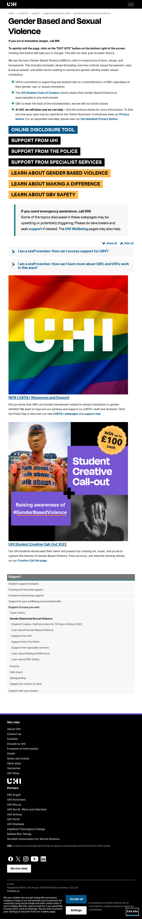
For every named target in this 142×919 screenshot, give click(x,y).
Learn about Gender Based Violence (32, 630)
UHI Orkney (14, 814)
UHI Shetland (15, 824)
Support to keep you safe (56, 13)
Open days (14, 763)
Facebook (10, 859)
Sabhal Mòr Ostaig (19, 834)
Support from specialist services (56, 162)
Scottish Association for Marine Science (33, 839)
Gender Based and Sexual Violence (92, 13)
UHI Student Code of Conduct (40, 92)
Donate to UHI (16, 744)
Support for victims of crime (26, 684)
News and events (18, 758)
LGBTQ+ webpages (65, 414)
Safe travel (16, 672)
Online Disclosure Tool (43, 129)
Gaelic (11, 753)
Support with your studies (23, 691)
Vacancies (13, 768)
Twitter (18, 859)
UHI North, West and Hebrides (27, 809)
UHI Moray (14, 804)
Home (11, 13)
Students (23, 13)
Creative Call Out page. (32, 560)
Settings (76, 910)
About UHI (14, 729)
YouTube (34, 859)
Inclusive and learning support (26, 595)
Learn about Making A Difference (30, 653)
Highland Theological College (26, 829)
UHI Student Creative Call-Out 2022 (37, 544)
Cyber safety (17, 613)
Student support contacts (23, 584)
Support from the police (44, 151)
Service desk (19, 868)
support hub (92, 414)
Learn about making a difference (55, 184)
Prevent (14, 666)
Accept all (76, 899)
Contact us (14, 734)
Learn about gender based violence (59, 173)
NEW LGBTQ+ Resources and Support (38, 397)
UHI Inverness (16, 799)
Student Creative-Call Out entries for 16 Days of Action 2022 (46, 624)
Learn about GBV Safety (43, 194)
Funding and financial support (25, 589)
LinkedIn (44, 859)
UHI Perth (13, 819)
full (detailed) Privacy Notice (99, 119)
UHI (9, 846)
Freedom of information (22, 748)
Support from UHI (34, 140)
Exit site (132, 911)
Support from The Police (25, 642)
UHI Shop (13, 773)
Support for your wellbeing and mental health (34, 601)
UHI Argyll (13, 795)
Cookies (12, 739)
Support (35, 13)
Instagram (25, 859)
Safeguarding (18, 678)
